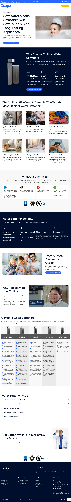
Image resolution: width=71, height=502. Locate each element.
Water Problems (37, 5)
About (41, 1)
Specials (37, 481)
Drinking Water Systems (6, 481)
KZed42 (25, 186)
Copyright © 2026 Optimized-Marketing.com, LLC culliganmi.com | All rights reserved (18, 499)
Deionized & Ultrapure (22, 481)
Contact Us (45, 1)
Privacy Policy (38, 486)
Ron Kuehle (42, 186)
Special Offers (45, 5)
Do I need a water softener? (10, 416)
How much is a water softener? (11, 404)
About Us (37, 480)
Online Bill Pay (33, 1)
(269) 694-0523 (67, 1)
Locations (52, 5)
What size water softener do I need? (12, 412)
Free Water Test (4, 484)
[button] (49, 296)
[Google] (66, 500)
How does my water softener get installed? (14, 400)
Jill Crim (58, 186)
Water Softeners (4, 483)
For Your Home (20, 5)
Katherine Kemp (10, 186)
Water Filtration (4, 480)
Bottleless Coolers (22, 483)
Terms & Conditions (39, 484)
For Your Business (28, 5)
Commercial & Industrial (23, 480)
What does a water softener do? (11, 408)
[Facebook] (61, 500)
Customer (38, 1)
